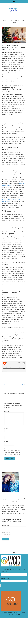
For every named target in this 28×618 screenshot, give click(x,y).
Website (6, 441)
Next (23, 384)
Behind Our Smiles (14, 9)
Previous (6, 384)
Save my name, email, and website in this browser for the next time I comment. (12, 452)
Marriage (14, 379)
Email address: (6, 532)
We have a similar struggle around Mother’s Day (13, 199)
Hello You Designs (14, 615)
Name (6, 428)
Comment (7, 411)
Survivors (20, 379)
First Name (5, 525)
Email (6, 435)
